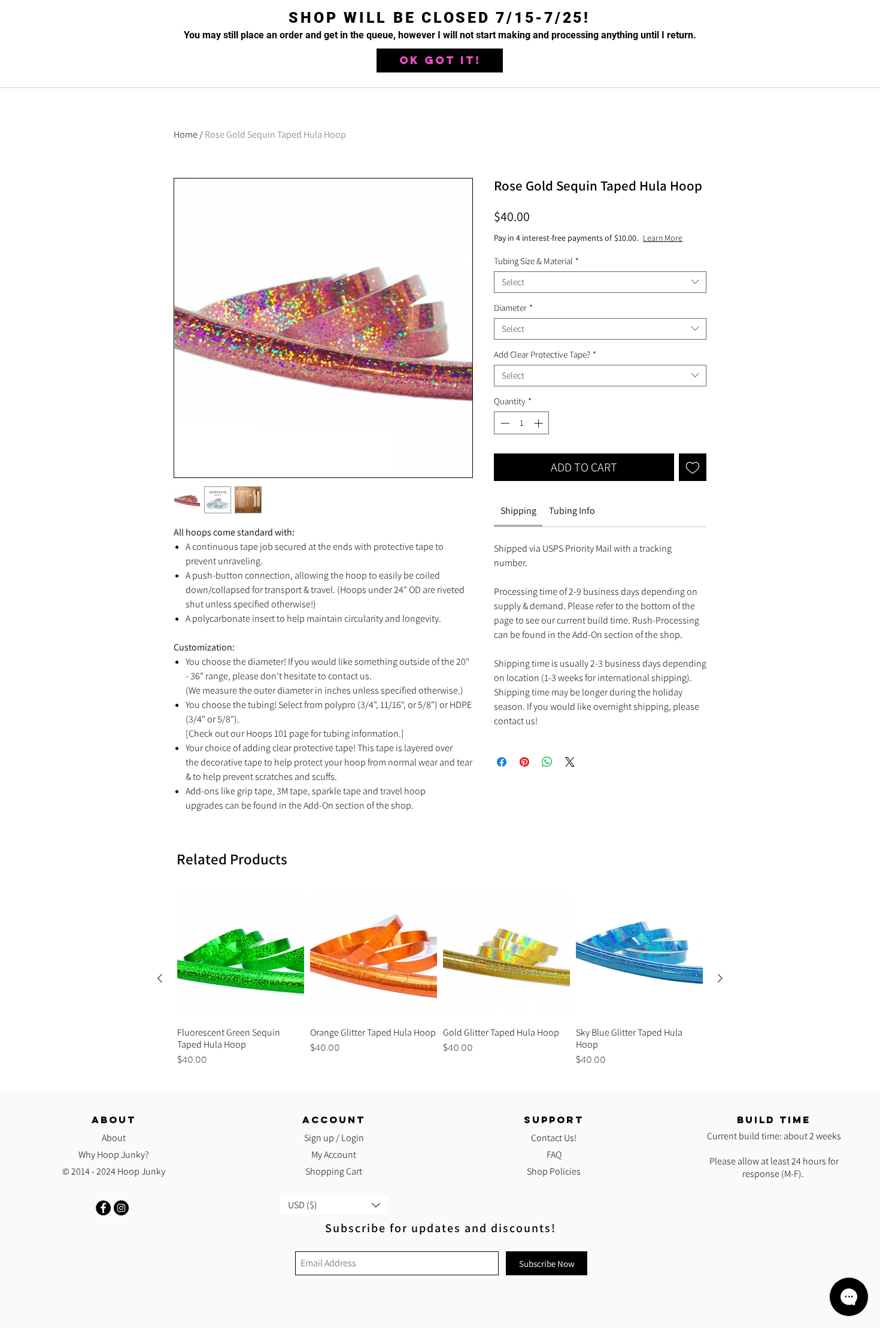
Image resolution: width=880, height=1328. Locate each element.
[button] (440, 60)
